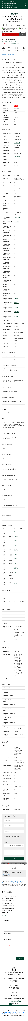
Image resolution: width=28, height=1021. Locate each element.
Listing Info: (6, 806)
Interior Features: (8, 376)
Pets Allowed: (6, 464)
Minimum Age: (7, 454)
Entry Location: (7, 445)
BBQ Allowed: (6, 485)
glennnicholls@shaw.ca (10, 3)
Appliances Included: (9, 365)
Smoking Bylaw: (7, 495)
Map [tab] (13, 54)
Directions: (5, 419)
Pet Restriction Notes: (9, 476)
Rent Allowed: (6, 515)
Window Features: (8, 388)
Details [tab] (4, 54)
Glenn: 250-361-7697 (9, 1)
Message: (6, 945)
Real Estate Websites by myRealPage (14, 1001)
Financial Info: (6, 609)
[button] (8, 1)
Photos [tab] (9, 54)
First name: (7, 920)
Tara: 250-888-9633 (9, 5)
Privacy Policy (16, 1000)
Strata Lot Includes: (8, 433)
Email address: (7, 933)
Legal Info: (5, 647)
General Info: (6, 130)
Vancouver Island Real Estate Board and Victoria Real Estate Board (13, 882)
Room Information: (8, 525)
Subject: (6, 842)
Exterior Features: (8, 398)
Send (14, 858)
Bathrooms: (6, 590)
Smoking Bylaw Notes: (9, 505)
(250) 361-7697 (6, 874)
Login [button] (23, 25)
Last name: (6, 926)
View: (4, 409)
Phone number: (7, 939)
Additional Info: (7, 171)
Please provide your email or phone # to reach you (13, 837)
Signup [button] (18, 25)
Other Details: (6, 684)
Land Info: (5, 742)
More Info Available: (8, 352)
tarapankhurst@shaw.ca (10, 7)
